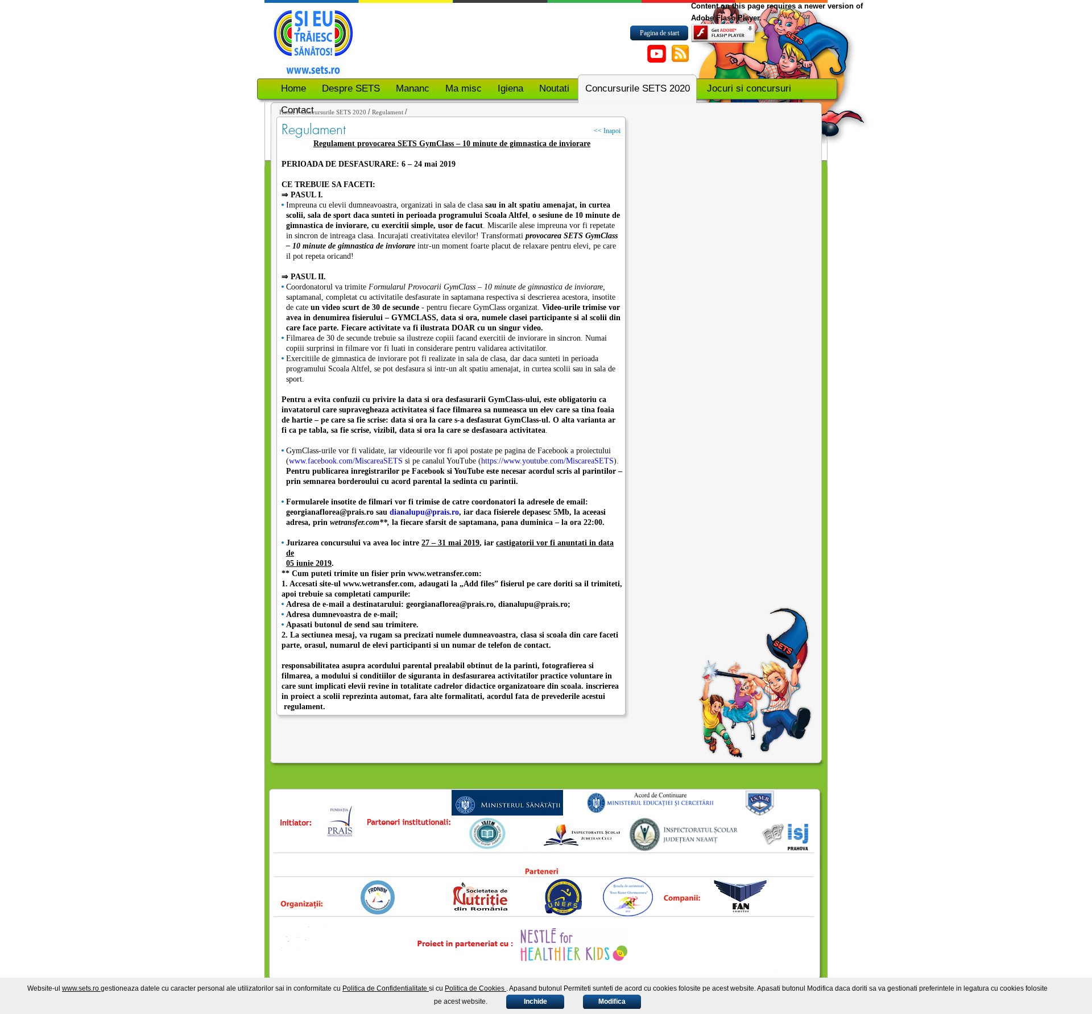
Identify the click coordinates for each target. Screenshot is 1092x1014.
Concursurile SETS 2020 (333, 112)
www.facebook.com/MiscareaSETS (346, 461)
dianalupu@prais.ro (424, 512)
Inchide (535, 1001)
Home (287, 112)
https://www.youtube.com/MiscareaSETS (547, 461)
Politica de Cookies (475, 988)
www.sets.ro (81, 988)
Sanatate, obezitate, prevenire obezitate (315, 40)
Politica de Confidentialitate (385, 988)
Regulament (387, 112)
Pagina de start (659, 33)
